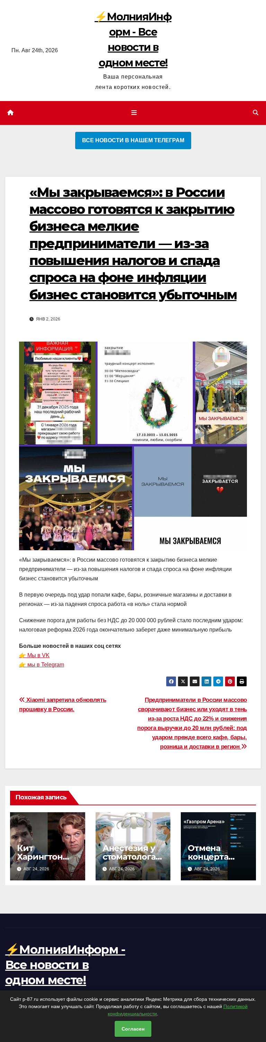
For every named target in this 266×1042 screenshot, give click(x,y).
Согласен (133, 1029)
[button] (255, 113)
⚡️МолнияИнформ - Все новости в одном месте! (65, 964)
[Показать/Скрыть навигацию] (134, 113)
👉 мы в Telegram (41, 665)
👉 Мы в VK (34, 655)
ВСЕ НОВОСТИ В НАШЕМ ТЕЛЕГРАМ (133, 140)
